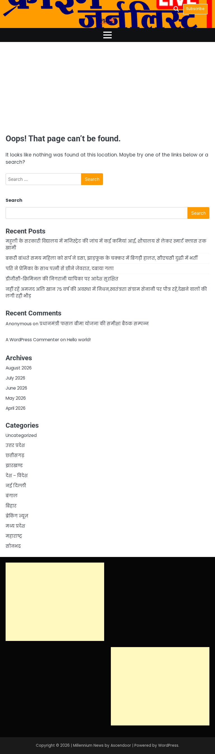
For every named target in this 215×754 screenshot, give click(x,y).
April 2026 (15, 408)
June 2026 (16, 388)
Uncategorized (21, 435)
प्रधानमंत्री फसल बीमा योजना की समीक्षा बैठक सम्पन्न (94, 324)
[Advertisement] (107, 87)
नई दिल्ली (16, 486)
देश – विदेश (17, 476)
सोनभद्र (13, 546)
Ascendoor (121, 745)
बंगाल (12, 496)
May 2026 (16, 398)
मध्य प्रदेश (15, 526)
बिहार (11, 506)
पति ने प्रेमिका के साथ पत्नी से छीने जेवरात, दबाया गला (60, 268)
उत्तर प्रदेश (15, 445)
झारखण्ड (14, 466)
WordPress (168, 745)
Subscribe (195, 8)
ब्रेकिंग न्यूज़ (17, 516)
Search (14, 200)
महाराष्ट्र (14, 536)
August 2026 (19, 368)
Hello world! (79, 340)
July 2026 (15, 378)
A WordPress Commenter (32, 340)
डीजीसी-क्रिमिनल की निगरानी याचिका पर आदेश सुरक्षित (62, 279)
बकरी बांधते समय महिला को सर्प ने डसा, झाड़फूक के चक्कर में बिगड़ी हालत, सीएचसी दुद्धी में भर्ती (101, 258)
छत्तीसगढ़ (15, 455)
